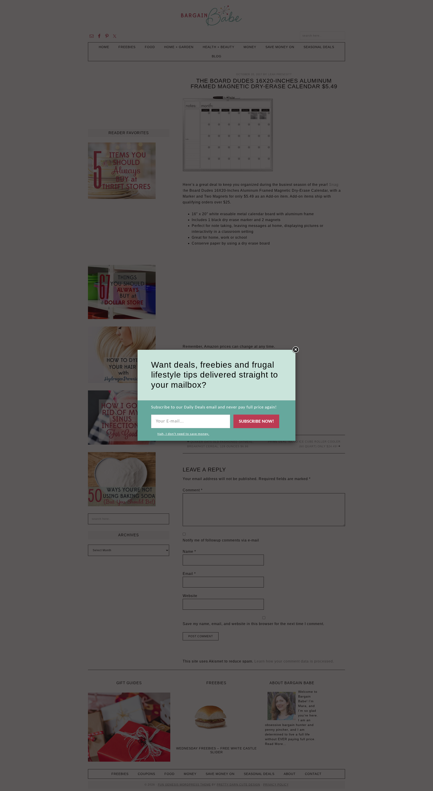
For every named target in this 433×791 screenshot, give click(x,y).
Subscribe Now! (256, 421)
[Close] (295, 350)
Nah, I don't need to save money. (183, 434)
